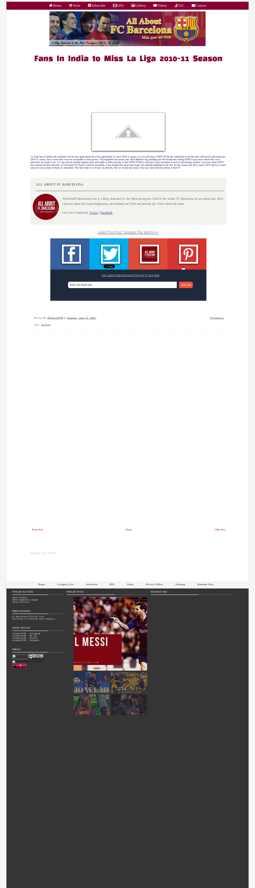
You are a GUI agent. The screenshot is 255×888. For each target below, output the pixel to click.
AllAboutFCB (55, 317)
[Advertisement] (130, 88)
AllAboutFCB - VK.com (24, 636)
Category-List (65, 584)
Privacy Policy (154, 584)
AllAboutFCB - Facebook (25, 640)
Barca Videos (19, 597)
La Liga (45, 324)
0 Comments (217, 317)
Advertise (91, 584)
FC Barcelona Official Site (28, 616)
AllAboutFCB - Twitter (25, 638)
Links (130, 584)
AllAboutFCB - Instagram (26, 633)
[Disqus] (128, 383)
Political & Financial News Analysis (33, 619)
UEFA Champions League (25, 600)
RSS (112, 584)
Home (129, 529)
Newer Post (37, 529)
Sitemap (180, 584)
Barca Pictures (20, 602)
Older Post (220, 529)
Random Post (205, 584)
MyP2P (176, 167)
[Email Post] (97, 317)
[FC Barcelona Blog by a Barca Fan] (127, 45)
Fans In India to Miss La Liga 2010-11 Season (128, 59)
